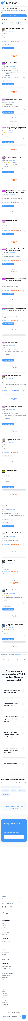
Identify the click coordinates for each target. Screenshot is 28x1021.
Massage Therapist (6, 975)
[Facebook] (2, 907)
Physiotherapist (5, 977)
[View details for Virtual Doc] (14, 517)
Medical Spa (4, 1002)
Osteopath (4, 991)
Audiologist (4, 1000)
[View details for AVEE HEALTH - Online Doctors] (14, 110)
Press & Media (5, 927)
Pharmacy (4, 971)
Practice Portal (5, 957)
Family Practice (5, 787)
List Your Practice (5, 952)
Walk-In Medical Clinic (7, 968)
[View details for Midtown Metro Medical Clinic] (14, 388)
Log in (3, 944)
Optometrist (4, 982)
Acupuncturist (5, 995)
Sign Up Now (4, 955)
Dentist (3, 989)
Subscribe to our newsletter (8, 946)
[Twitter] (8, 907)
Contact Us (4, 934)
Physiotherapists (16, 787)
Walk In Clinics (12, 31)
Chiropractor (4, 993)
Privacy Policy (14, 1016)
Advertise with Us (5, 932)
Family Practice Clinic (6, 966)
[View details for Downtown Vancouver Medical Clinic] (14, 43)
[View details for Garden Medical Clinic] (14, 604)
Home (3, 923)
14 (20, 659)
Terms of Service (6, 1016)
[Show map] (24, 1017)
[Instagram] (5, 907)
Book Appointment (9, 48)
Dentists (14, 790)
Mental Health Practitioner (7, 973)
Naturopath (4, 998)
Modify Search (15, 15)
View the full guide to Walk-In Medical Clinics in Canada (14, 807)
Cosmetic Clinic (5, 1004)
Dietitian (3, 979)
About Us (4, 925)
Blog (3, 930)
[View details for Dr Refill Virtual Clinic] (14, 232)
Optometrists (22, 790)
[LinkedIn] (11, 907)
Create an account (6, 941)
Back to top (14, 837)
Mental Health (5, 794)
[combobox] (5, 23)
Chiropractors (5, 790)
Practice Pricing (5, 959)
